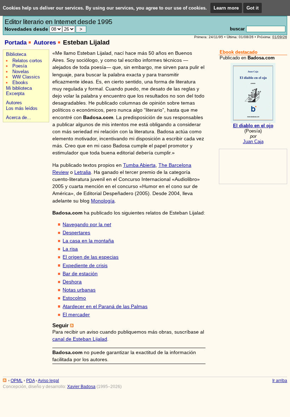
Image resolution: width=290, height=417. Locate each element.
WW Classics (26, 77)
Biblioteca (16, 54)
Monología (103, 201)
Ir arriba (279, 380)
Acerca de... (18, 117)
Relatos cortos (27, 60)
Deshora (72, 281)
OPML (17, 380)
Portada (16, 42)
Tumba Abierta (139, 165)
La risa (70, 249)
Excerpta (15, 93)
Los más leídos (21, 108)
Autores (45, 42)
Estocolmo (74, 298)
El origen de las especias (90, 257)
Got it (252, 8)
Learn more (226, 8)
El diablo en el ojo (253, 125)
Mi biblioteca (19, 88)
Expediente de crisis (85, 265)
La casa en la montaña (88, 240)
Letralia (82, 172)
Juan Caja (253, 141)
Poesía (19, 66)
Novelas (20, 71)
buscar (237, 28)
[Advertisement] (25, 149)
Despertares (76, 232)
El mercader (76, 314)
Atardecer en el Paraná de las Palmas (105, 306)
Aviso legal (48, 380)
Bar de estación (80, 273)
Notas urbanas (79, 290)
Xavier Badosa (81, 386)
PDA (30, 380)
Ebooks (20, 82)
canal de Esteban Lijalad (79, 339)
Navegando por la (87, 224)
